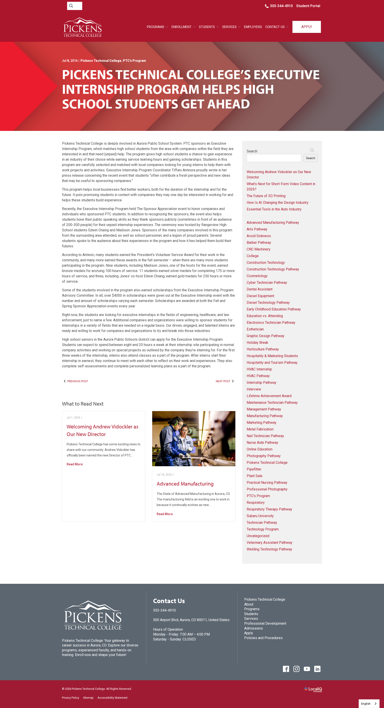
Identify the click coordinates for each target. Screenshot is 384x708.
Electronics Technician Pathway (271, 322)
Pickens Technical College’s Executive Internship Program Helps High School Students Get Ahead (191, 89)
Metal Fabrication (260, 429)
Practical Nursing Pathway (267, 482)
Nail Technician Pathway (265, 436)
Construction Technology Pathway (273, 269)
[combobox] (369, 703)
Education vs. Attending (265, 316)
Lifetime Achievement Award (269, 396)
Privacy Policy (70, 697)
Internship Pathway (261, 382)
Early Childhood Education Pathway (274, 309)
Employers (253, 27)
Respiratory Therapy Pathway (269, 509)
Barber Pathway (259, 242)
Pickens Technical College (100, 60)
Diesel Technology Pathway (268, 302)
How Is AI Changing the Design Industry (277, 202)
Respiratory (256, 502)
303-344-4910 (281, 6)
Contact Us (275, 27)
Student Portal (308, 6)
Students (207, 27)
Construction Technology (266, 262)
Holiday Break (257, 342)
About (248, 604)
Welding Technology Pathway (269, 549)
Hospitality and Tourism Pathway (272, 362)
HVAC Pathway (258, 376)
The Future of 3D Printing (266, 196)
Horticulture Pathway (263, 349)
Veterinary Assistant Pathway (269, 542)
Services (251, 618)
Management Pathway (264, 409)
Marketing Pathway (261, 422)
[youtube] (307, 669)
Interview (254, 389)
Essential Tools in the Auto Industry (274, 209)
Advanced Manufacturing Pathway (273, 222)
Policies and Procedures (263, 638)
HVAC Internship (259, 369)
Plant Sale (254, 476)
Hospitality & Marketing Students (272, 356)
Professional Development (265, 623)
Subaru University (260, 516)
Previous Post (77, 381)
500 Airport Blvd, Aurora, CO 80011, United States (191, 620)
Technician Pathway (262, 522)
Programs (155, 27)
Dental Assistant (259, 289)
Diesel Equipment (260, 296)
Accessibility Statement (113, 697)
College (253, 256)
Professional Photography (267, 489)
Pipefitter (254, 469)
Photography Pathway (264, 456)
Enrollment (182, 27)
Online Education (259, 449)
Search (252, 151)
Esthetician (255, 329)
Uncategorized (258, 536)
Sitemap (88, 697)
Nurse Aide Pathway (262, 442)
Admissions (253, 628)
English (365, 703)
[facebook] (286, 669)
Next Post (223, 381)
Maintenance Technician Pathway (272, 402)
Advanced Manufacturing (185, 483)
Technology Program (263, 529)
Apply (306, 27)
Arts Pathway (257, 229)
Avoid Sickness (259, 236)
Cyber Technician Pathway (267, 282)
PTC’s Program (134, 60)
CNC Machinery (258, 249)
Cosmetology (257, 276)
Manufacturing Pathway (265, 416)
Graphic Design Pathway (265, 336)
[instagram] (296, 669)
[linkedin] (317, 669)
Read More (75, 464)
